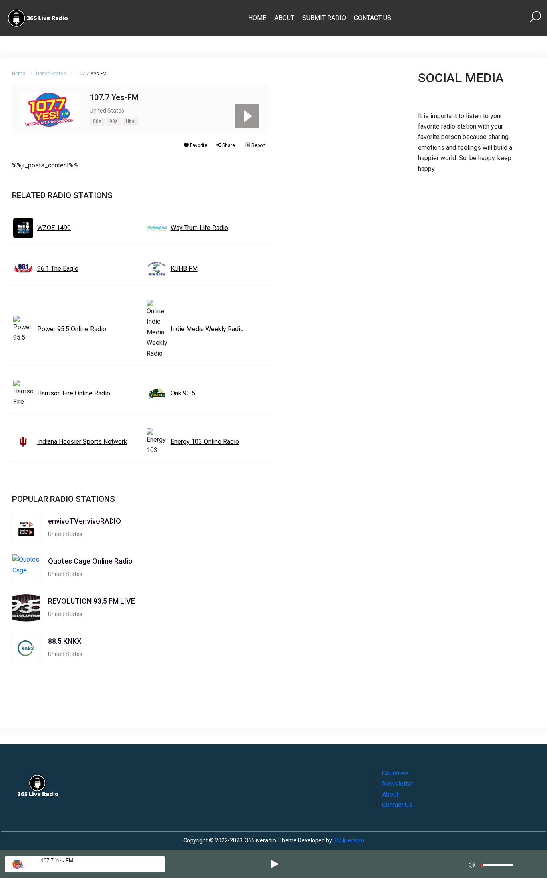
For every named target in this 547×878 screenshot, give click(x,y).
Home (257, 18)
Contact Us (372, 18)
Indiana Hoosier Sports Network (82, 441)
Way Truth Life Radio (199, 228)
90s (113, 121)
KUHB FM (184, 268)
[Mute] (473, 864)
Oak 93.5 (183, 393)
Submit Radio (324, 18)
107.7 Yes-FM (57, 861)
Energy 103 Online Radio (205, 441)
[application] (493, 864)
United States (51, 74)
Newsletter (397, 783)
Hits (130, 121)
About (284, 18)
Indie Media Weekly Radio (207, 329)
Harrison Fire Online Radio (73, 393)
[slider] (497, 867)
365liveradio (348, 840)
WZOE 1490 (54, 228)
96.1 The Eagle (57, 268)
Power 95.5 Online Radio (71, 329)
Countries (395, 773)
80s (97, 121)
